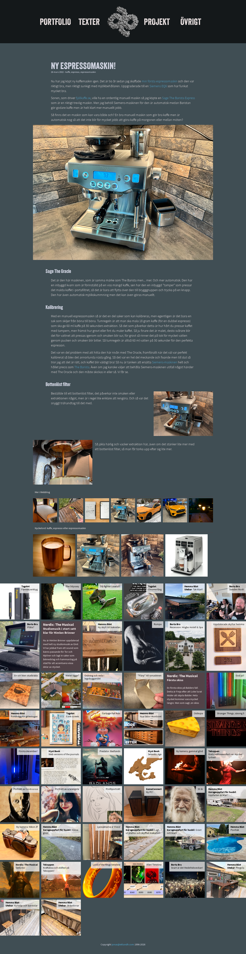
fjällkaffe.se (83, 98)
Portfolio (55, 22)
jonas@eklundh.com (123, 944)
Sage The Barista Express (178, 98)
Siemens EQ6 (158, 86)
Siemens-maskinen (164, 362)
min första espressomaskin (159, 81)
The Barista (81, 367)
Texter (89, 22)
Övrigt (190, 22)
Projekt (157, 22)
